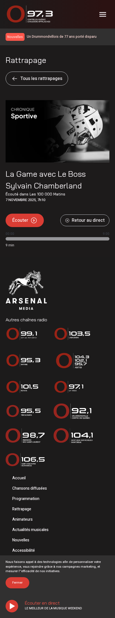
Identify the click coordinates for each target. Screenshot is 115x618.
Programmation (25, 499)
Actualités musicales (30, 530)
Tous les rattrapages (41, 78)
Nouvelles (20, 540)
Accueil (19, 478)
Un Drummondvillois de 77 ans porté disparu (62, 36)
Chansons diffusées (29, 488)
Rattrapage (21, 509)
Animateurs (22, 519)
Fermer (17, 582)
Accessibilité (23, 550)
